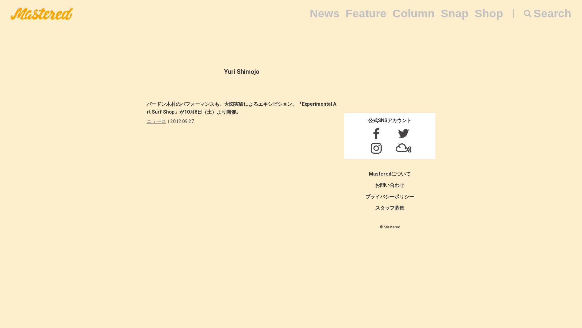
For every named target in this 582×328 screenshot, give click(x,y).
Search (552, 13)
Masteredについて (390, 174)
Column (414, 13)
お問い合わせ (389, 185)
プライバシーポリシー (390, 197)
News (325, 13)
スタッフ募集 (389, 208)
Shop (489, 13)
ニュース (156, 121)
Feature (366, 13)
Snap (455, 13)
